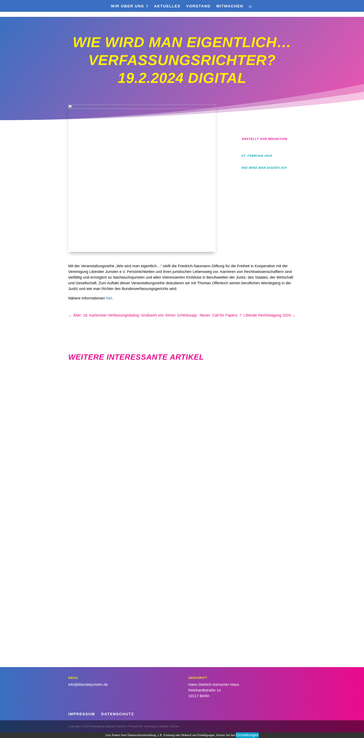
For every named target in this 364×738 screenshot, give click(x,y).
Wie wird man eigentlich (264, 167)
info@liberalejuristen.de (88, 684)
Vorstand (198, 6)
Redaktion (277, 139)
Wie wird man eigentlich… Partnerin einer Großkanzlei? (217, 515)
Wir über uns (127, 6)
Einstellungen (247, 735)
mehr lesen (284, 424)
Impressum (81, 714)
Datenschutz (117, 714)
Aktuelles (167, 6)
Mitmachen (229, 6)
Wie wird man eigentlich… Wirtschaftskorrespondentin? (217, 384)
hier (109, 298)
